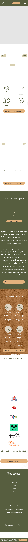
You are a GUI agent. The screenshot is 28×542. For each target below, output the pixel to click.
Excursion (8, 8)
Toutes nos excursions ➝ (14, 461)
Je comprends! (22, 539)
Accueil (4, 8)
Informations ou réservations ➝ (14, 111)
